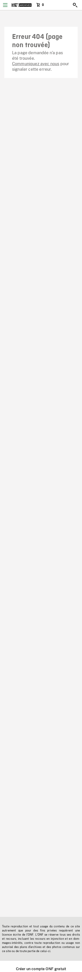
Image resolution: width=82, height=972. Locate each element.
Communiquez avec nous (35, 63)
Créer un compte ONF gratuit (41, 969)
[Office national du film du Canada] (21, 5)
